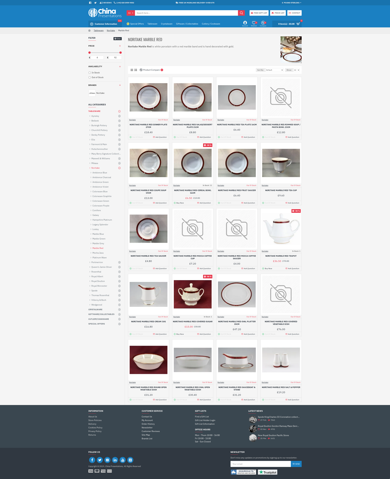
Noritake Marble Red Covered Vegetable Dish (281, 322)
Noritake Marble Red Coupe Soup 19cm (148, 191)
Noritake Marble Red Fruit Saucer (237, 190)
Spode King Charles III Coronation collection (279, 417)
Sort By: (260, 70)
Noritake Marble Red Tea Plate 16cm (237, 124)
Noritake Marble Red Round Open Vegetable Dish (148, 388)
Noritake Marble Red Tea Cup (281, 190)
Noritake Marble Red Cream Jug (148, 321)
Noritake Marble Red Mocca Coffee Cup (193, 257)
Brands (92, 85)
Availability (95, 66)
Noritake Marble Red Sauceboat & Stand (236, 388)
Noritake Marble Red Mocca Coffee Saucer (237, 257)
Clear (119, 38)
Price (91, 46)
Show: (289, 70)
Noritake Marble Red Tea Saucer (148, 256)
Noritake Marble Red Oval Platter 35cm (237, 322)
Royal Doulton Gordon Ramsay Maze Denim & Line (279, 426)
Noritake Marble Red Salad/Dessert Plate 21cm (192, 125)
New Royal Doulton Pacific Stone (273, 435)
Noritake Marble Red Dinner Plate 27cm (148, 125)
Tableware (99, 30)
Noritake (111, 30)
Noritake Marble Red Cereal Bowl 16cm (192, 191)
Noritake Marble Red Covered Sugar (193, 321)
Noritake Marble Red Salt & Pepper (281, 387)
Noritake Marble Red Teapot (281, 256)
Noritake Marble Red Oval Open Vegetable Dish (193, 388)
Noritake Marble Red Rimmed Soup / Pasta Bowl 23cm (281, 125)
